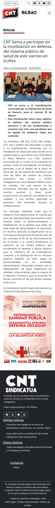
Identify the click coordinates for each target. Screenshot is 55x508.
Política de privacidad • (28, 502)
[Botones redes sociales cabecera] (34, 3)
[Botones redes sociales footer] (7, 414)
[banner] (19, 13)
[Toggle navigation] (49, 13)
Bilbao (17, 467)
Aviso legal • (11, 502)
